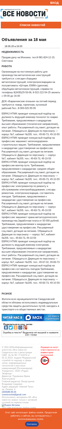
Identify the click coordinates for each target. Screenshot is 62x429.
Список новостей (32, 25)
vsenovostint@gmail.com (14, 394)
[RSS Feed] (3, 3)
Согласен (32, 424)
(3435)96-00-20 (9, 392)
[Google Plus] (25, 328)
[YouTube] (9, 3)
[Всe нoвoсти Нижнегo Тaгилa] (24, 21)
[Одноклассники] (16, 328)
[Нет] (58, 418)
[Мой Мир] (20, 328)
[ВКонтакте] (6, 328)
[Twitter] (11, 328)
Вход (54, 2)
